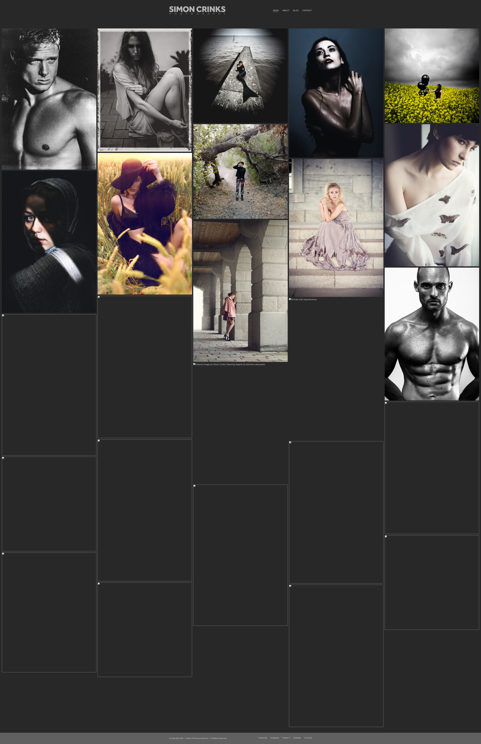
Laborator (204, 738)
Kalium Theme (192, 738)
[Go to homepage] (197, 10)
